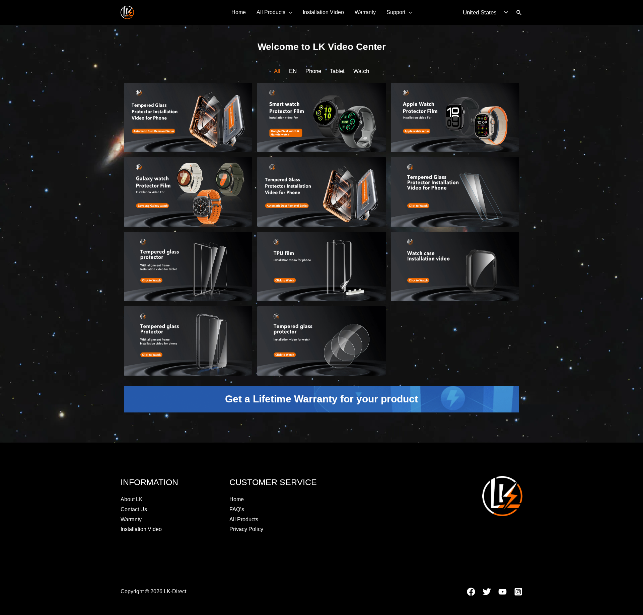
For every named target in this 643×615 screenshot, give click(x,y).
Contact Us (134, 509)
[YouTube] (502, 592)
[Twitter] (487, 592)
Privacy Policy (246, 529)
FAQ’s (236, 509)
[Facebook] (471, 592)
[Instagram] (518, 592)
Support (395, 12)
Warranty (365, 12)
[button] (519, 12)
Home (238, 12)
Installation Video (323, 12)
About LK (132, 499)
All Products (271, 12)
